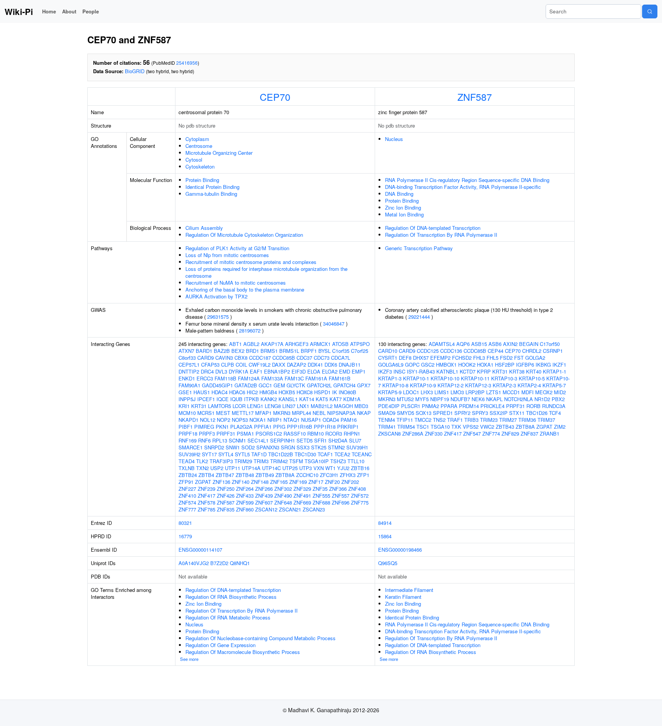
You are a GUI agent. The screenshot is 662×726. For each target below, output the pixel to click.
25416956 (187, 62)
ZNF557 (340, 495)
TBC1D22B (280, 454)
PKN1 (222, 426)
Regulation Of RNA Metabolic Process (227, 617)
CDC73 (321, 357)
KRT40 (533, 371)
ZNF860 (245, 509)
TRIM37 (546, 419)
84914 (385, 522)
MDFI (527, 392)
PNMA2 (430, 406)
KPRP (484, 371)
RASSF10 (294, 433)
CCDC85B (283, 357)
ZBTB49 (265, 475)
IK (334, 392)
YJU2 (343, 468)
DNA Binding (399, 193)
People (90, 11)
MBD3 (361, 406)
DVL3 (221, 371)
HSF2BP (505, 364)
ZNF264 (245, 488)
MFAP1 (263, 412)
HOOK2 (466, 364)
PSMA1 (245, 433)
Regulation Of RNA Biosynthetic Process (231, 596)
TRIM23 (489, 419)
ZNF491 (302, 495)
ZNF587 (474, 96)
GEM (279, 385)
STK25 (318, 447)
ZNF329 (302, 488)
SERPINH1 (282, 440)
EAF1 (256, 371)
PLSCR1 (410, 406)
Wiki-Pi (19, 11)
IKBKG (543, 364)
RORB (533, 406)
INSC (399, 371)
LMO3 (457, 392)
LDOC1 (411, 392)
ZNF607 (264, 502)
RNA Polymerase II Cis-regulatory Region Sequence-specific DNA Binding (467, 180)
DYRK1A (238, 371)
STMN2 (336, 447)
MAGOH (343, 406)
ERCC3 (205, 378)
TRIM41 (387, 426)
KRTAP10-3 (504, 378)
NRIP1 (274, 419)
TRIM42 (279, 461)
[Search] (649, 11)
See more (189, 659)
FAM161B (340, 378)
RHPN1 (352, 433)
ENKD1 (187, 378)
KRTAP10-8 (395, 385)
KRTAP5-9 (389, 392)
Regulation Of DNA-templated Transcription (432, 227)
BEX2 (237, 350)
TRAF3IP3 (221, 461)
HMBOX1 (446, 364)
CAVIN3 (224, 357)
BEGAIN (528, 343)
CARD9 (205, 357)
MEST (223, 412)
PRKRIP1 (348, 426)
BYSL (324, 350)
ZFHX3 (348, 475)
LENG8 (273, 406)
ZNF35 (320, 488)
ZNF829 (510, 433)
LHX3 (427, 392)
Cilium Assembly (204, 227)
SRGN (288, 447)
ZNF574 (187, 502)
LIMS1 (441, 392)
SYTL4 (225, 454)
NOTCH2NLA (518, 399)
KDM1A (351, 399)
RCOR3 (333, 433)
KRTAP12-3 (478, 385)
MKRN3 (281, 412)
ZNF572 (360, 495)
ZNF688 (321, 502)
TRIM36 (527, 419)
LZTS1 (493, 392)
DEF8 (405, 357)
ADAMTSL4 (442, 343)
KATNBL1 (447, 371)
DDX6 (330, 364)
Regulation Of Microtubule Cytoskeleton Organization (244, 234)
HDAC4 (219, 392)
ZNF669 (302, 502)
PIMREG (204, 426)
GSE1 (185, 392)
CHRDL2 (531, 350)
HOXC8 (305, 392)
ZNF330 (433, 433)
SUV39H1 (357, 447)
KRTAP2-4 (529, 385)
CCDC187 (260, 357)
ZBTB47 (225, 475)
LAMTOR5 (219, 406)
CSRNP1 (553, 350)
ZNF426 (225, 495)
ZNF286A (412, 433)
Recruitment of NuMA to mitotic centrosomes (235, 282)
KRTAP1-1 (554, 371)
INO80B (347, 392)
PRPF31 (225, 433)
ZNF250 (225, 488)
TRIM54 (406, 426)
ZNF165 (279, 481)
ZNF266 (264, 488)
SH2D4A (337, 440)
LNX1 (303, 406)
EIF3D (299, 371)
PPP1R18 (325, 426)
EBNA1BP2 (277, 371)
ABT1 (235, 343)
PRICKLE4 (492, 406)
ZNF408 (357, 488)
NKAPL (494, 399)
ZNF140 (240, 481)
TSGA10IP (317, 461)
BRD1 (252, 350)
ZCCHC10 (307, 475)
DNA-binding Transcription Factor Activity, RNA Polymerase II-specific (463, 186)
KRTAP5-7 (554, 385)
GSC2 (427, 364)
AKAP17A (272, 343)
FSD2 (506, 357)
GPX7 (363, 385)
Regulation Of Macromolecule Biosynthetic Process (242, 652)
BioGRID (134, 71)
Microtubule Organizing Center (218, 152)
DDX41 (315, 364)
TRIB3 (471, 419)
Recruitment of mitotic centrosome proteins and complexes (250, 261)
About (69, 11)
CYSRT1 (387, 357)
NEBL (319, 412)
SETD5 (305, 440)
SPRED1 (443, 412)
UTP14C (271, 468)
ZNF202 (350, 481)
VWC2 (487, 426)
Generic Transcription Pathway (419, 248)
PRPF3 (207, 433)
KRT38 (516, 371)
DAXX (278, 364)
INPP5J (187, 399)
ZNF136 (221, 481)
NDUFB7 (460, 399)
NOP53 (240, 419)
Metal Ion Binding (404, 214)
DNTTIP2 (189, 371)
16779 (185, 536)
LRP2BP (475, 392)
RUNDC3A (553, 406)
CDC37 (304, 357)
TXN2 (202, 468)
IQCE (222, 399)
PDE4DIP (389, 406)
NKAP (364, 412)
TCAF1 (325, 454)
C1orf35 (340, 350)
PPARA (449, 406)
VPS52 (470, 426)
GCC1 (265, 385)
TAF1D (259, 454)
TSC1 (422, 426)
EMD (344, 371)
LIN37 (288, 406)
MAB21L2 (322, 406)
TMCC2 (423, 419)
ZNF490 (283, 495)
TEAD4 (187, 461)
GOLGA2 (535, 357)
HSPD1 (322, 392)
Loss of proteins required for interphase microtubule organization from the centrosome (266, 272)
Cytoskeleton (200, 166)
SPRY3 (480, 412)
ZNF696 (340, 502)
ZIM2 (559, 426)
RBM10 (315, 433)
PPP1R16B (299, 426)
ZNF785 (206, 509)
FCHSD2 (462, 357)
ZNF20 (332, 481)
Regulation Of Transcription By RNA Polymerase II (441, 234)
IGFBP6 (525, 364)
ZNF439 (264, 495)
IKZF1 (559, 364)
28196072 (250, 330)
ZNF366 (338, 488)
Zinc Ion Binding (403, 207)
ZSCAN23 (314, 509)
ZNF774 (491, 433)
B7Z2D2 (219, 563)
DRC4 (207, 371)
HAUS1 (201, 392)
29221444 (419, 316)
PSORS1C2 (269, 433)
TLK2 (202, 461)
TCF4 (555, 412)
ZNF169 (298, 481)
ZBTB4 (206, 475)
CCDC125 (428, 350)
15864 (385, 536)
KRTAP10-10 (445, 378)
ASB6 (494, 343)
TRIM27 (508, 419)
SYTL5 (242, 454)
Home (49, 11)
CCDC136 (451, 350)
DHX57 (421, 357)
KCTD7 (467, 371)
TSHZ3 (338, 461)
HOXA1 (485, 364)
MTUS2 (405, 399)
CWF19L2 (259, 364)
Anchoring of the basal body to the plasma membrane (244, 289)
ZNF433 (245, 495)
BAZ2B (222, 350)
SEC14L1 (258, 440)
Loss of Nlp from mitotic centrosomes (227, 255)
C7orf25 (359, 350)
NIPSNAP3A (341, 412)
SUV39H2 (189, 454)
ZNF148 (260, 481)
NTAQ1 (291, 419)
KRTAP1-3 (389, 378)
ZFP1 (363, 475)
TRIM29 (243, 461)
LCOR (239, 406)
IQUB (236, 399)
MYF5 (422, 399)
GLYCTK (296, 385)
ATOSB (340, 343)
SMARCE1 (191, 447)
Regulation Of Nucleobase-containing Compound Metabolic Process (260, 638)
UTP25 (290, 468)
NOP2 (223, 419)
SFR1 (320, 440)
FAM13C (294, 378)
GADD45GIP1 (217, 385)
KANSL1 (288, 399)
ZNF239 (206, 488)
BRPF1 (309, 350)
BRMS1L (289, 350)
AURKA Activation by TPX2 (216, 296)
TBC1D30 (305, 454)
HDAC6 (237, 392)
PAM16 (349, 419)
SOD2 (248, 447)
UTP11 (232, 468)
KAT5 (322, 399)
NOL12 (207, 419)
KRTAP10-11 (475, 378)
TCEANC (362, 454)
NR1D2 (542, 399)
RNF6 (204, 440)
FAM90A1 (189, 385)
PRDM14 (469, 406)
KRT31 (198, 406)
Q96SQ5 (387, 563)
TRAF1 (455, 419)
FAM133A (272, 378)
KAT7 (335, 399)
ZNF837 (529, 433)
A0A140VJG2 (194, 563)
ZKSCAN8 (389, 433)
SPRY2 (462, 412)
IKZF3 (385, 371)
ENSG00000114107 (200, 549)
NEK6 (478, 399)
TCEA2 (342, 454)
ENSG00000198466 (400, 549)
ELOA (313, 371)
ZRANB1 (549, 433)
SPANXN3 (267, 447)
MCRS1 (206, 412)
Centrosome (198, 145)
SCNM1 (237, 440)
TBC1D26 (536, 412)
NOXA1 (257, 419)
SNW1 (233, 447)
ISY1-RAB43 (421, 371)
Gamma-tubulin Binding (211, 193)
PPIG (279, 426)
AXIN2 (510, 343)
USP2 (216, 468)
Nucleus (394, 139)
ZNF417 (206, 495)
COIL (241, 364)
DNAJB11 (349, 364)
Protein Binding (202, 180)
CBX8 (240, 357)
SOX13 (423, 412)
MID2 (560, 392)
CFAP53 (210, 364)
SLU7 (355, 440)
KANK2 (269, 399)
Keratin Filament (403, 596)
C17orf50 (550, 343)
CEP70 (275, 96)
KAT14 (306, 399)
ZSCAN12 (266, 509)
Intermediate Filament (409, 589)
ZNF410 (187, 495)
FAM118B (225, 378)
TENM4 (386, 419)
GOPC (412, 364)
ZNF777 (187, 509)
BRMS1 (269, 350)
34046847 (333, 323)
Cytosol (193, 159)
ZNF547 (472, 433)
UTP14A (251, 468)
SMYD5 (405, 412)
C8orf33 (187, 357)
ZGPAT (203, 481)
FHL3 (479, 357)
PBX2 (558, 399)
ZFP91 (186, 481)
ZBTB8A (285, 475)
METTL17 (243, 412)
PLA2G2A (241, 426)
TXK (456, 426)
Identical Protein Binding (212, 186)
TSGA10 (440, 426)
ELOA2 (330, 371)
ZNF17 (315, 481)
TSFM (296, 461)
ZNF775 (360, 502)
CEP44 (495, 350)
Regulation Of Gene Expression (220, 645)
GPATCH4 (344, 385)
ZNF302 (283, 488)
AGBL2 (251, 343)
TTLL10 (355, 461)
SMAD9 (386, 412)
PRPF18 (188, 433)
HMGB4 (268, 392)
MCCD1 (511, 392)
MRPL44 (301, 412)
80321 (185, 522)
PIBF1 (186, 426)
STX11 (516, 412)
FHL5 (492, 357)
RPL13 (219, 440)
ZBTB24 (188, 475)
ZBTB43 (505, 426)
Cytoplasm (197, 139)
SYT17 (209, 454)
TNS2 (439, 419)
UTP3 (305, 468)
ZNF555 (321, 495)
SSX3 (303, 447)
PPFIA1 (263, 426)
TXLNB (187, 468)
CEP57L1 (189, 364)
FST (519, 357)
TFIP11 (405, 419)
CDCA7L (340, 357)
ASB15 (479, 343)
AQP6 (463, 343)
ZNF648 (283, 502)
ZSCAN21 (290, 509)
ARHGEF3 (296, 343)
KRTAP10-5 (532, 378)
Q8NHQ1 (240, 563)
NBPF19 (439, 399)
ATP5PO (360, 343)
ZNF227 (187, 488)
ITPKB (251, 399)
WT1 (330, 468)
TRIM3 (261, 461)
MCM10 (187, 412)
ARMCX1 (320, 343)
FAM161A (316, 378)
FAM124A (249, 378)
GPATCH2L (319, 385)
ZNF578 (206, 502)
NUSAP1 (311, 419)
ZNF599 (245, 502)
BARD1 (204, 350)
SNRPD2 (214, 447)
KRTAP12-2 (451, 385)
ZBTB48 (245, 475)
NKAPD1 (188, 419)
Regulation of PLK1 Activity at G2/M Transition (237, 248)
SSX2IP (499, 412)
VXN (318, 468)
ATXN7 (186, 350)
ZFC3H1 (329, 475)
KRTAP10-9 (423, 385)
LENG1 (255, 406)
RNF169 (188, 440)
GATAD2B (245, 385)
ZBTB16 (360, 468)
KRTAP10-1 (416, 378)
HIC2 (252, 392)
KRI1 (184, 406)
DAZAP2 (296, 364)
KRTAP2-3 (504, 385)
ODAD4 (331, 419)
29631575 (218, 316)
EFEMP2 (440, 357)
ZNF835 (225, 509)
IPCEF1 (206, 399)
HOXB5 (287, 392)
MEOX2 (543, 392)
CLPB (227, 364)
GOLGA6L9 (390, 364)
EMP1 (358, 371)
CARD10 (387, 350)
